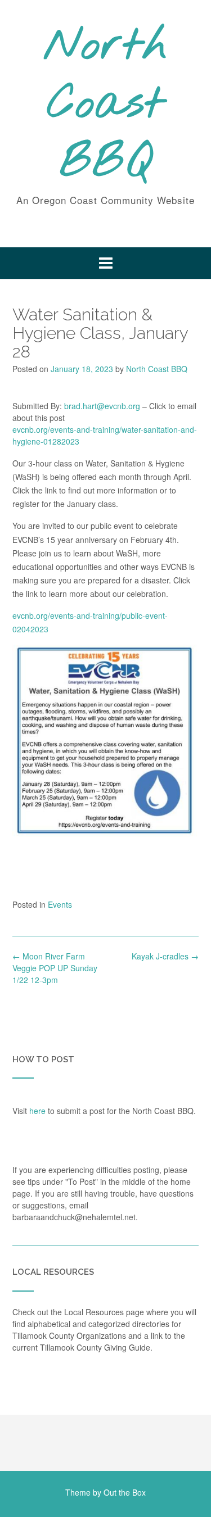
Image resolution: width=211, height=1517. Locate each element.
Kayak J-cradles (165, 956)
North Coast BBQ (105, 105)
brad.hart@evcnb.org (102, 405)
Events (60, 904)
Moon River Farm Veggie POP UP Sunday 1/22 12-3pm (54, 967)
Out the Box (125, 1492)
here (37, 1110)
